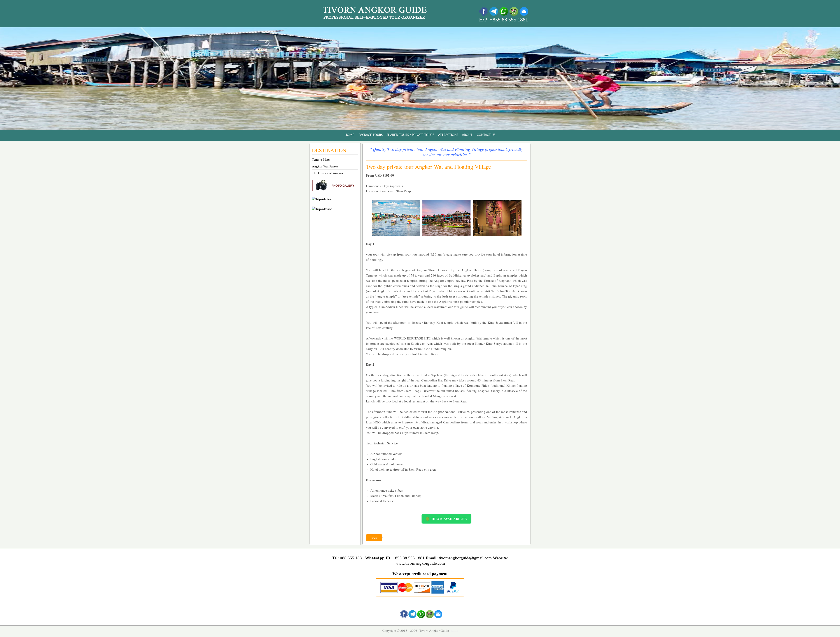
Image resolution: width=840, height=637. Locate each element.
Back (374, 538)
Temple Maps (321, 159)
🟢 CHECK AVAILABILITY (446, 518)
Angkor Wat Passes (325, 166)
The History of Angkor (327, 173)
